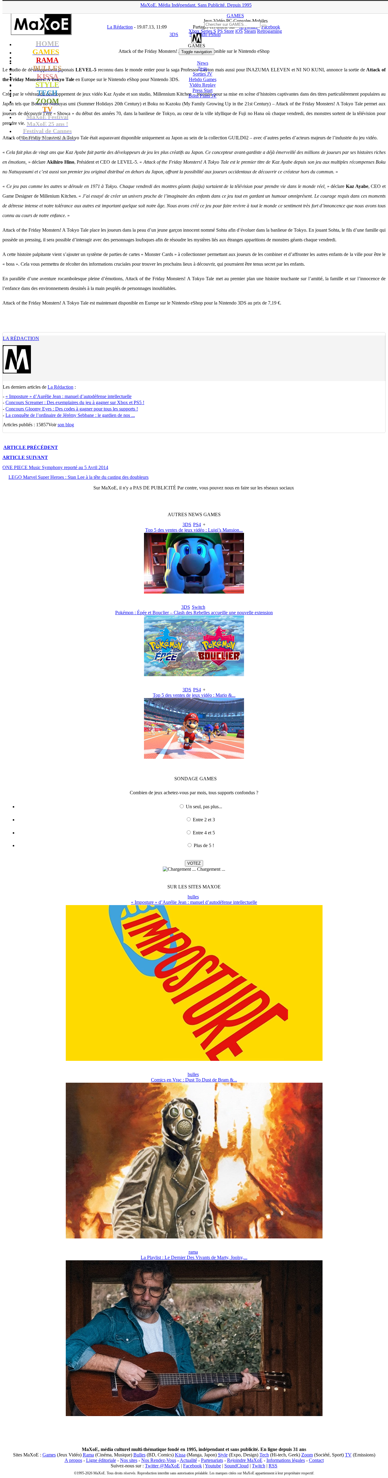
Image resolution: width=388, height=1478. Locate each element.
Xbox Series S (202, 31)
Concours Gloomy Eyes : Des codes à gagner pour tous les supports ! (71, 408)
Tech (264, 1454)
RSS (273, 1465)
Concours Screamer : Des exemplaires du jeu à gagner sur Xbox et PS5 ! (74, 402)
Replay (202, 84)
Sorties (202, 74)
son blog (66, 424)
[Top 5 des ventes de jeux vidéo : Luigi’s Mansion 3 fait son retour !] (194, 591)
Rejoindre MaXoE (245, 1460)
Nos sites (128, 1460)
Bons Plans (203, 95)
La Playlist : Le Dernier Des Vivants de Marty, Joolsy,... (194, 1257)
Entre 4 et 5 (204, 832)
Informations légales (285, 1460)
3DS (186, 524)
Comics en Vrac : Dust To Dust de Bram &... (194, 1079)
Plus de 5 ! (204, 845)
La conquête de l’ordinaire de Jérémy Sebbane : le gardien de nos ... (70, 415)
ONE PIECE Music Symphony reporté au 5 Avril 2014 (55, 467)
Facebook (192, 1465)
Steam (250, 31)
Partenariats (212, 1460)
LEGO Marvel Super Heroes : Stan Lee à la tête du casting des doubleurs (78, 477)
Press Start (202, 90)
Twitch (258, 1465)
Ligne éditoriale (101, 1460)
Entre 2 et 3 (204, 819)
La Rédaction (21, 338)
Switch (198, 607)
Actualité (188, 1460)
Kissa (180, 1454)
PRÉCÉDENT (30, 447)
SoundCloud (236, 1465)
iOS (239, 31)
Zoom (307, 1454)
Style (223, 1454)
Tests (202, 68)
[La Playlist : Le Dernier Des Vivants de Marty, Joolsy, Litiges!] (194, 1414)
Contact (316, 1460)
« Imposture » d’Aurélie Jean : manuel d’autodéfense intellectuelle (68, 396)
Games (49, 1454)
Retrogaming (269, 31)
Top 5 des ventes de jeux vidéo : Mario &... (194, 695)
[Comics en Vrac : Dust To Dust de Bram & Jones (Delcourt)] (194, 1236)
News (202, 63)
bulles (193, 896)
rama (193, 1252)
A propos (73, 1460)
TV (348, 1454)
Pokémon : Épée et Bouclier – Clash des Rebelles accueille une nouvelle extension (194, 612)
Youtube (213, 1465)
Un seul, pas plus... (204, 806)
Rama (88, 1454)
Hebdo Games (202, 79)
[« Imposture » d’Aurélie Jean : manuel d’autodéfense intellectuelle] (194, 1059)
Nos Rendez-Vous (158, 1460)
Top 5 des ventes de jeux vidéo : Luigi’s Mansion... (194, 530)
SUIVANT (25, 457)
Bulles (139, 1454)
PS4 (197, 524)
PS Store (225, 31)
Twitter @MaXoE (162, 1465)
